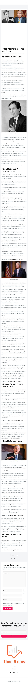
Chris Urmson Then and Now (16, 420)
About (14, 667)
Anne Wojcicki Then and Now (16, 550)
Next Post (14, 558)
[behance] (10, 672)
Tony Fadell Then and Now (15, 381)
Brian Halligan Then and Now (16, 486)
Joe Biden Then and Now (15, 334)
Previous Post (14, 555)
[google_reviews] (14, 672)
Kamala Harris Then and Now (16, 259)
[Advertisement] (14, 36)
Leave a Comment (5, 54)
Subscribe (14, 636)
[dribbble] (17, 672)
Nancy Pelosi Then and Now (15, 214)
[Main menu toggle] (26, 2)
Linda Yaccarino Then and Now (16, 515)
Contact (14, 668)
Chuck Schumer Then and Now (16, 166)
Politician (13, 54)
